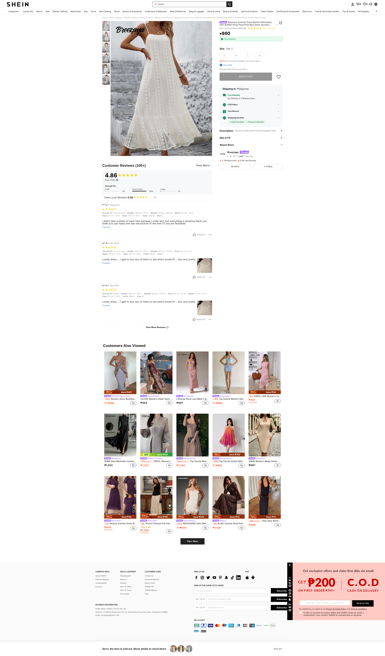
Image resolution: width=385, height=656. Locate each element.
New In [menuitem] (39, 11)
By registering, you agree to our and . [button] (333, 609)
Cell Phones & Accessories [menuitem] (287, 11)
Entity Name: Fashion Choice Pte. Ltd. (110, 609)
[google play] (253, 579)
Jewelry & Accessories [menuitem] (132, 11)
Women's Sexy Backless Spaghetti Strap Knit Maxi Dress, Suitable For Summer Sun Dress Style (120, 399)
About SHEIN (100, 576)
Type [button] (228, 48)
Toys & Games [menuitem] (348, 11)
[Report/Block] (210, 234)
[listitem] (120, 380)
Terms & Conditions (358, 609)
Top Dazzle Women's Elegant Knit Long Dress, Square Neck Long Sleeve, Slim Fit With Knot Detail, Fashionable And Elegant (193, 461)
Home (104, 18)
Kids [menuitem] (86, 11)
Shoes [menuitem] (117, 11)
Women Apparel (115, 18)
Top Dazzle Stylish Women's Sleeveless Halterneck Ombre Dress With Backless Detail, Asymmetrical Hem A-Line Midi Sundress (229, 461)
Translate (106, 227)
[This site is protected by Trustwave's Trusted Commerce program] (196, 631)
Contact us (149, 576)
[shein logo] (18, 4)
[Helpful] (194, 234)
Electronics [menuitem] (307, 11)
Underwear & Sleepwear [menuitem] (156, 11)
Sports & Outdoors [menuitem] (249, 11)
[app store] (247, 579)
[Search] (229, 4)
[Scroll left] (373, 11)
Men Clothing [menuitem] (105, 11)
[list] (218, 577)
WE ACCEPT (199, 620)
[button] (371, 4)
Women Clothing (131, 18)
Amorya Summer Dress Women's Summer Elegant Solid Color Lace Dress (120, 523)
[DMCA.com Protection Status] (203, 631)
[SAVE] (279, 77)
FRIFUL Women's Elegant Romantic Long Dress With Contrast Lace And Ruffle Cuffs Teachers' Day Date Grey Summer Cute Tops (156, 461)
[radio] (224, 55)
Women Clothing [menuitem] (60, 11)
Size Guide (124, 594)
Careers (98, 587)
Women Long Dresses (164, 18)
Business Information (106, 605)
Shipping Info (125, 576)
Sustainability (100, 583)
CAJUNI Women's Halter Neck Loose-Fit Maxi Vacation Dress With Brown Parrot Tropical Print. (156, 399)
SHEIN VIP (149, 587)
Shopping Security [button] (236, 118)
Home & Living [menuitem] (213, 11)
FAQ (146, 594)
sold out (246, 76)
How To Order (125, 587)
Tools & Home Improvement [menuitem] (327, 11)
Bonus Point (150, 583)
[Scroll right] (376, 11)
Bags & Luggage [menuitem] (196, 11)
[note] (120, 392)
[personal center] (352, 4)
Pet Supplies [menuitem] (363, 11)
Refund (123, 583)
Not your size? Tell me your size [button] (233, 69)
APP (247, 572)
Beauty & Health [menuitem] (230, 11)
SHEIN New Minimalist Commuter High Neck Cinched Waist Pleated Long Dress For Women (120, 461)
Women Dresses (146, 18)
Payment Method (152, 579)
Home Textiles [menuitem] (267, 11)
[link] (358, 4)
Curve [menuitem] (93, 11)
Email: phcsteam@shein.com (107, 615)
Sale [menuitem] (47, 11)
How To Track (125, 590)
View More (192, 541)
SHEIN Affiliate (151, 590)
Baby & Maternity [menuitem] (178, 11)
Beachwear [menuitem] (76, 11)
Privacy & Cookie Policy (336, 609)
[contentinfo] (243, 625)
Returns (123, 579)
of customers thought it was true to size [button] (240, 61)
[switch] (154, 197)
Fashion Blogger (102, 579)
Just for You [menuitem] (28, 11)
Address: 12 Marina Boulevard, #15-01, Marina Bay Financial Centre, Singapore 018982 (131, 612)
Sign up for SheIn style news (209, 585)
